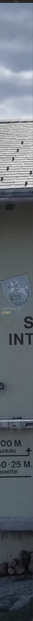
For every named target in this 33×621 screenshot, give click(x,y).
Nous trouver (16, 320)
